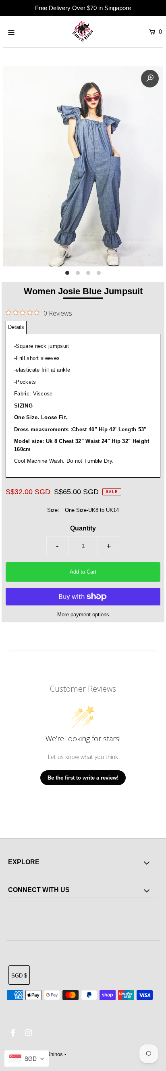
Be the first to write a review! (83, 778)
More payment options (83, 614)
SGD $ (19, 976)
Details (16, 327)
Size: (53, 510)
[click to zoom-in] (150, 78)
